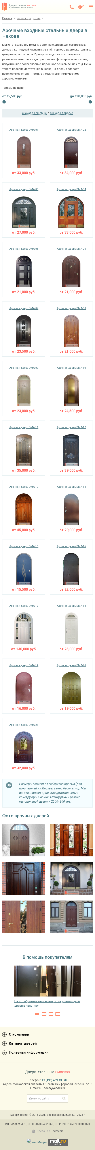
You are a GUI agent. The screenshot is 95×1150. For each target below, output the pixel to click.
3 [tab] (51, 1014)
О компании (19, 1034)
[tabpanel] (47, 987)
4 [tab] (58, 1014)
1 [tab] (37, 1014)
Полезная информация (28, 1052)
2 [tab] (44, 1014)
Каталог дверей (23, 1043)
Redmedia (57, 1131)
